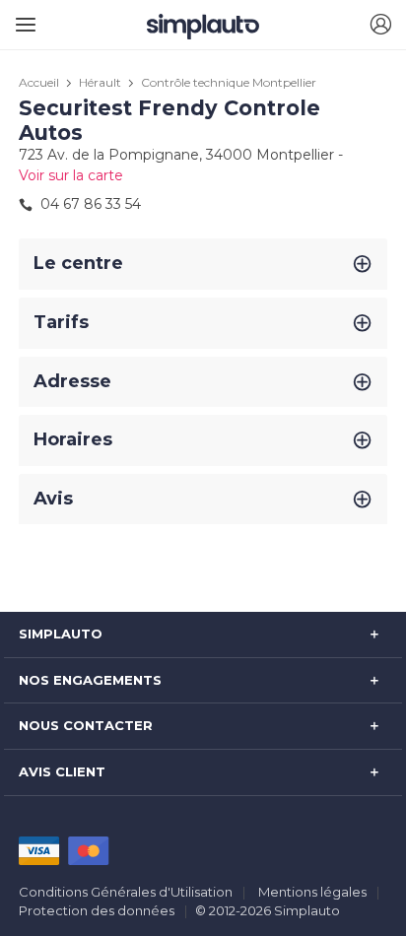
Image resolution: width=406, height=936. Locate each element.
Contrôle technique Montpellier (228, 82)
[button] (380, 25)
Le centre (78, 263)
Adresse (72, 381)
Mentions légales (312, 892)
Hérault (100, 82)
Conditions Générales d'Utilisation (126, 892)
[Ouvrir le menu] (22, 17)
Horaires (73, 439)
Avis (53, 498)
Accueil (39, 82)
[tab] (203, 264)
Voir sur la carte (71, 175)
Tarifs (61, 322)
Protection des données (96, 910)
